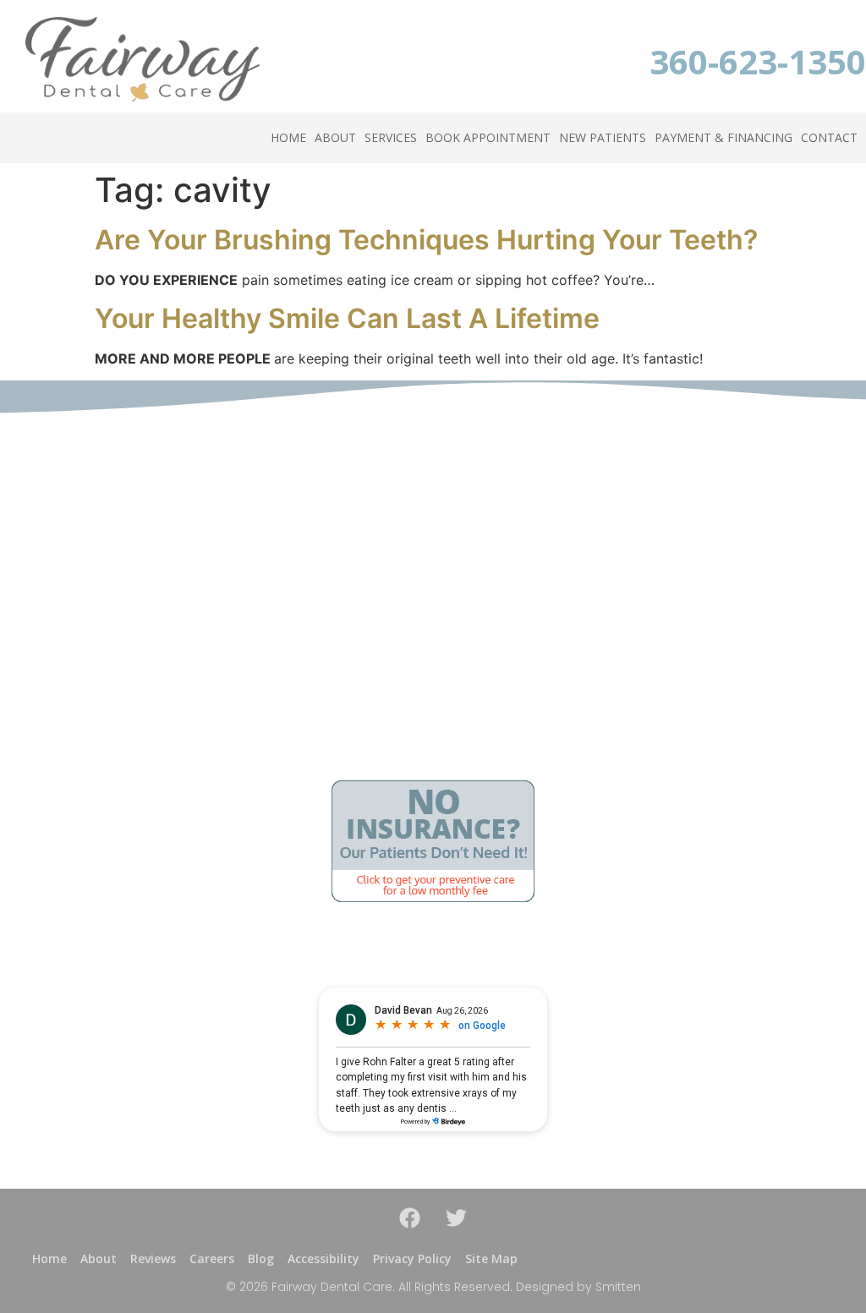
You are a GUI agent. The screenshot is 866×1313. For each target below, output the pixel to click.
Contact (829, 137)
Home (288, 137)
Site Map (491, 1258)
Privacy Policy (412, 1258)
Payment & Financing (723, 137)
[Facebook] (410, 1218)
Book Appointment (488, 137)
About (335, 137)
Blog (261, 1258)
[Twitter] (457, 1218)
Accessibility (323, 1258)
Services (390, 137)
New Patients (602, 137)
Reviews (153, 1258)
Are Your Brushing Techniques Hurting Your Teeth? (426, 239)
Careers (211, 1258)
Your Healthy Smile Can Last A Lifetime (347, 318)
